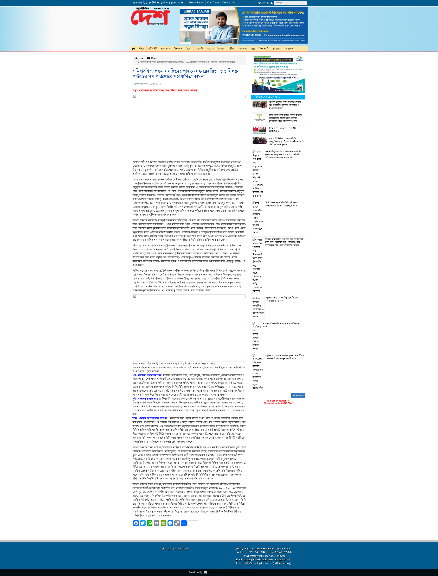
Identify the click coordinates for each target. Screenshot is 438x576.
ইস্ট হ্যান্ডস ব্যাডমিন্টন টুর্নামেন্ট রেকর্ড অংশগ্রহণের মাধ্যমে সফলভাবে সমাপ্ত (282, 204)
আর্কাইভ (289, 48)
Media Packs (196, 2)
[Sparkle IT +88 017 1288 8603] (226, 572)
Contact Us (228, 2)
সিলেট (188, 48)
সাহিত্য (231, 48)
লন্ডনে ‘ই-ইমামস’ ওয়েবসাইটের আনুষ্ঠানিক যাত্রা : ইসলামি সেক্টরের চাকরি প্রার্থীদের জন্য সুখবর (286, 141)
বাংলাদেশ (165, 48)
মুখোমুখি (199, 48)
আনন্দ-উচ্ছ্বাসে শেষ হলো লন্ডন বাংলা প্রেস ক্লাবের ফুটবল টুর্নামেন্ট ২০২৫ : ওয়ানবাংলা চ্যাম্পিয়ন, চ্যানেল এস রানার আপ (283, 154)
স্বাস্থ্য (253, 48)
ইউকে (141, 48)
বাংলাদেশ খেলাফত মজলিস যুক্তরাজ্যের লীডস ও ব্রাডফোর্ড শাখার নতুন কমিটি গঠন (284, 357)
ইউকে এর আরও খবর (268, 97)
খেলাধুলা (243, 48)
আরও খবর (299, 395)
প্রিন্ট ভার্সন (264, 48)
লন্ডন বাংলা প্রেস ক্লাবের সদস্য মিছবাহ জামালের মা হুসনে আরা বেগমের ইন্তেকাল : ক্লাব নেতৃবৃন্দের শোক (285, 118)
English (277, 48)
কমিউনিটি (152, 48)
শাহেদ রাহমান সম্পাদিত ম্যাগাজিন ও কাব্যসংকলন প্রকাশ (282, 299)
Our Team (213, 2)
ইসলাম (221, 48)
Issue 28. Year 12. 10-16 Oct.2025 (282, 130)
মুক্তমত (210, 48)
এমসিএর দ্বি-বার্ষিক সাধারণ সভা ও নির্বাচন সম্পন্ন (281, 325)
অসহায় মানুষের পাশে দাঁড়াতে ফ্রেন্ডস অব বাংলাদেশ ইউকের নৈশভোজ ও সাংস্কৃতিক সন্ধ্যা (285, 105)
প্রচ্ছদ (141, 58)
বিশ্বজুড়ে (178, 48)
